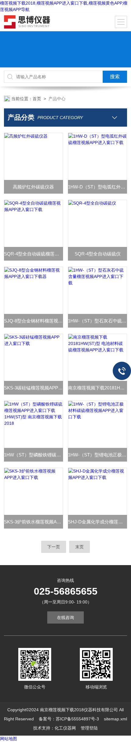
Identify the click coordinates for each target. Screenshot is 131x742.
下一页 (53, 546)
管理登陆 (89, 728)
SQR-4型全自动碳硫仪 (98, 253)
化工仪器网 (65, 728)
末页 (79, 546)
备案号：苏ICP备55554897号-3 (69, 718)
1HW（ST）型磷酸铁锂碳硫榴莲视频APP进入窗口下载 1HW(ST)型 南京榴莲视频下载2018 (33, 454)
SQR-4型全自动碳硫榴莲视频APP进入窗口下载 (33, 253)
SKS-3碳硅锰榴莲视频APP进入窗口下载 (33, 387)
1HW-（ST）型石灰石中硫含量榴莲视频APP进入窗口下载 (97, 320)
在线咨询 (65, 617)
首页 (37, 98)
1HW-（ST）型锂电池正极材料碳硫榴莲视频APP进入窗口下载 (97, 454)
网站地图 (8, 738)
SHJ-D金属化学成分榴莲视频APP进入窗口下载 (97, 521)
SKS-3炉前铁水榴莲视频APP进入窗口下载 (33, 521)
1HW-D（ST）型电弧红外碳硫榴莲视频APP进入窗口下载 (97, 186)
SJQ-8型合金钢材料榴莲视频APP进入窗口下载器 (33, 320)
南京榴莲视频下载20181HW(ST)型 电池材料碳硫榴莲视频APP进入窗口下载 (97, 387)
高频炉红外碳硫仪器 (33, 186)
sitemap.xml (115, 718)
